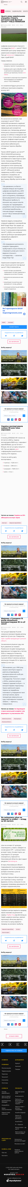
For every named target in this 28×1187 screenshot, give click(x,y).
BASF (13, 48)
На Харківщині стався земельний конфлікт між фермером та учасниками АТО (13, 711)
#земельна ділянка (6, 718)
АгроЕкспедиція (20, 1112)
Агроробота (5, 1105)
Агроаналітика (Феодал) (6, 1101)
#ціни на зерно (5, 932)
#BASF (3, 322)
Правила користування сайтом (19, 1151)
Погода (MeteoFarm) (5, 1092)
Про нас (4, 1152)
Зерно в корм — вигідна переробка (20, 1108)
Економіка (5, 1080)
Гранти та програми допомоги (18, 1117)
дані (17, 449)
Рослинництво (6, 1068)
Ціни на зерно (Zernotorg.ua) (6, 1097)
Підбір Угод (11, 915)
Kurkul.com (10, 55)
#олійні (18, 929)
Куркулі (17, 1063)
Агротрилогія (19, 1096)
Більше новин (14, 1036)
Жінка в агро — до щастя (20, 1128)
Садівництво (17, 11)
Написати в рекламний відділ (20, 1140)
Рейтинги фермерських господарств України (19, 1101)
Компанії (18, 1066)
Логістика (5, 1083)
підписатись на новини (14, 1050)
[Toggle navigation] (26, 2)
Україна (8, 11)
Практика (5, 1074)
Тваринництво (6, 1071)
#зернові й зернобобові (15, 522)
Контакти (4, 1155)
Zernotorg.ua (12, 861)
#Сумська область (6, 721)
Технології (5, 1077)
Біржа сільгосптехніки (6, 1108)
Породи (17, 1069)
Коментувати (14, 327)
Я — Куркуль (19, 1124)
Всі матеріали (14, 341)
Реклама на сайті (20, 1144)
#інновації (10, 322)
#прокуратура (17, 718)
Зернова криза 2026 (19, 1092)
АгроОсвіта (18, 1121)
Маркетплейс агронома (6, 1113)
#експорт (4, 522)
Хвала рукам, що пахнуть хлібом (20, 1132)
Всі (2, 11)
